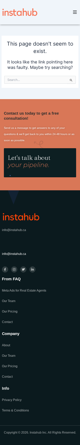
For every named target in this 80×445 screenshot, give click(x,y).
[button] (74, 12)
